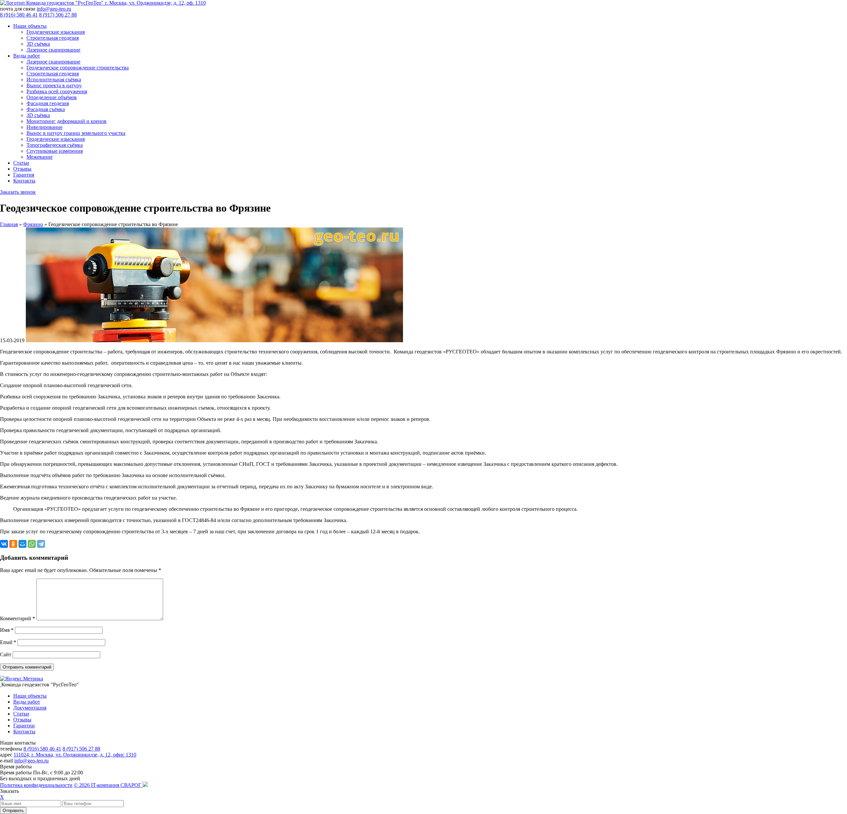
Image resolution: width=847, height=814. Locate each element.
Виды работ (26, 56)
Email (8, 642)
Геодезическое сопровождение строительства (77, 67)
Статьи (21, 163)
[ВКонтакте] (4, 544)
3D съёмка (38, 44)
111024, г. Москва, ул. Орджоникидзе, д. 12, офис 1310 (75, 754)
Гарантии (24, 725)
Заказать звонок (18, 192)
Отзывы (22, 169)
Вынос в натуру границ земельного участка (75, 133)
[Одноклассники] (13, 544)
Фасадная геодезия (47, 103)
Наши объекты (30, 26)
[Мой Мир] (22, 544)
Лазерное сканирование (53, 50)
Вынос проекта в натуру (54, 85)
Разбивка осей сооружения (56, 91)
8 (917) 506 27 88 (58, 15)
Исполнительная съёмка (53, 79)
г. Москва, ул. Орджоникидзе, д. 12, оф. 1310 (155, 3)
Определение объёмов (51, 97)
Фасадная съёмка (45, 109)
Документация (29, 708)
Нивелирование (44, 127)
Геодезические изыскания (55, 32)
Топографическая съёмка (54, 145)
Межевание (39, 157)
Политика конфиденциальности (36, 785)
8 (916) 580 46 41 (19, 15)
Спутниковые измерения (54, 151)
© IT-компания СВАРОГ (108, 785)
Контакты (24, 180)
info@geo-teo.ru (54, 9)
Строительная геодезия (52, 38)
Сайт (5, 654)
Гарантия (23, 175)
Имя (7, 630)
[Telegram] (41, 544)
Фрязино (33, 224)
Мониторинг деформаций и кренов (66, 121)
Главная (9, 224)
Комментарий (17, 618)
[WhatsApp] (32, 544)
